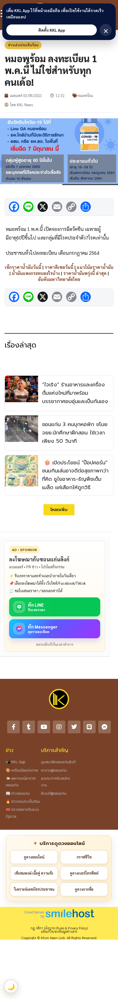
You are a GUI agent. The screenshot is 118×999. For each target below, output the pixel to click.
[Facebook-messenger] (104, 727)
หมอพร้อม (85, 95)
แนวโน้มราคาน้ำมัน (95, 267)
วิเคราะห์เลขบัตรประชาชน (34, 889)
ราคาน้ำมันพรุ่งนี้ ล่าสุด (85, 273)
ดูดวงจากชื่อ (84, 889)
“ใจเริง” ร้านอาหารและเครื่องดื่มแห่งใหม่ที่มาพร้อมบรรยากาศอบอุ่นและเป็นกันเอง (75, 393)
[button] (59, 509)
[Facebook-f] (13, 727)
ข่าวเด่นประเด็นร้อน (23, 45)
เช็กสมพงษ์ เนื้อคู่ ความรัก (34, 873)
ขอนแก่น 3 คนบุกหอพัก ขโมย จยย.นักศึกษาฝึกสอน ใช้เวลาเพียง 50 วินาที (74, 432)
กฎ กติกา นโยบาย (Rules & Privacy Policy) (59, 928)
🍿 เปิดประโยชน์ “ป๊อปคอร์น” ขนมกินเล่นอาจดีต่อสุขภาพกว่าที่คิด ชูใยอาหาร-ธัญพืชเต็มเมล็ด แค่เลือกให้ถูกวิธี (75, 475)
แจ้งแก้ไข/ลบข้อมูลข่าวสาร (59, 931)
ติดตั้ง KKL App (51, 30)
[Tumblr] (28, 727)
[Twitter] (74, 727)
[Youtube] (44, 727)
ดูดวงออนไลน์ (34, 856)
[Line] (89, 727)
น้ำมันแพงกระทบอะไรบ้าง (36, 273)
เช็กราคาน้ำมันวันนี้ (23, 267)
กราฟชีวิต (84, 856)
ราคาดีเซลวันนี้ (59, 267)
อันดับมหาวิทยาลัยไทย (59, 279)
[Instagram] (59, 727)
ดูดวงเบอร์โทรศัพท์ (84, 873)
